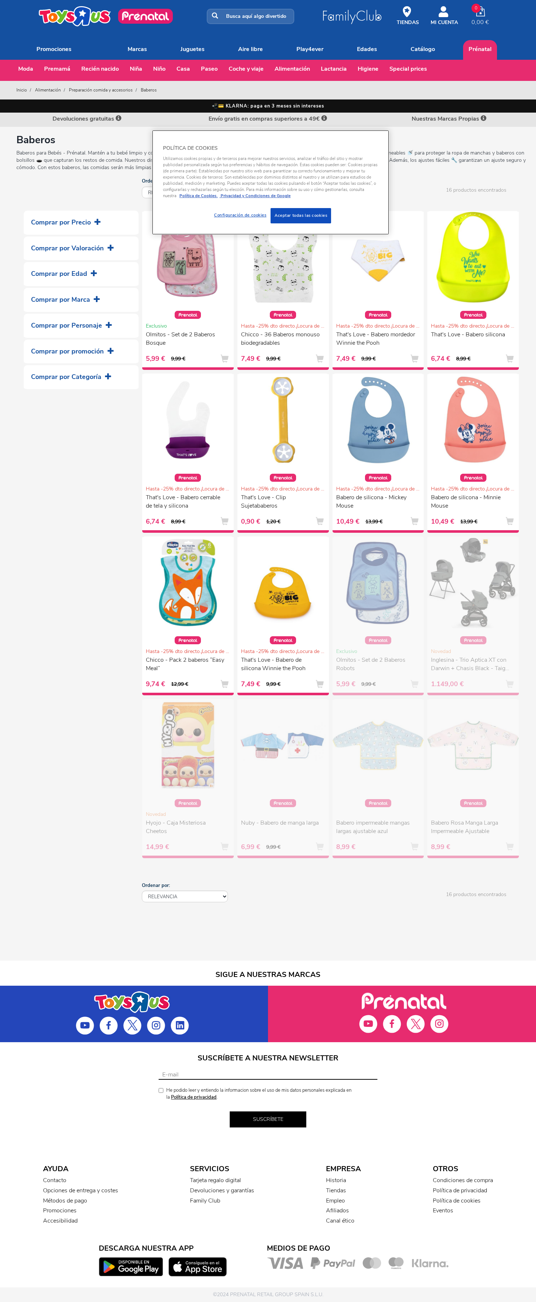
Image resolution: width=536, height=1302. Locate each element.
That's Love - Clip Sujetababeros (263, 501)
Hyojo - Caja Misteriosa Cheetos (176, 827)
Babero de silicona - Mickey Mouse (371, 501)
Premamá (57, 69)
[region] (270, 182)
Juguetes (192, 49)
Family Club (205, 1201)
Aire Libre (250, 49)
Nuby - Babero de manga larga (280, 823)
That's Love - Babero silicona (468, 335)
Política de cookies (457, 1201)
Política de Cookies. (198, 196)
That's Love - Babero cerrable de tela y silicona (183, 501)
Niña (136, 69)
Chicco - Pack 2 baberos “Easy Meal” (185, 664)
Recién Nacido (100, 69)
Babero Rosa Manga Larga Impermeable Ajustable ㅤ (464, 827)
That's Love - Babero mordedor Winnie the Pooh (375, 339)
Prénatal (480, 49)
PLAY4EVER (309, 49)
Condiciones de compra (463, 1180)
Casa (183, 69)
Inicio (21, 90)
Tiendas (336, 1190)
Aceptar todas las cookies (301, 215)
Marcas (137, 49)
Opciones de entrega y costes (80, 1190)
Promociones (53, 49)
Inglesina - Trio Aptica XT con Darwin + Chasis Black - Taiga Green (469, 665)
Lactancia (334, 69)
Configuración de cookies (240, 215)
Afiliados (337, 1211)
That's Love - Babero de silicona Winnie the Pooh (273, 664)
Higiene (368, 69)
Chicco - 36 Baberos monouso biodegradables (280, 339)
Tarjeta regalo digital (215, 1180)
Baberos (149, 90)
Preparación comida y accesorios (101, 90)
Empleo (335, 1201)
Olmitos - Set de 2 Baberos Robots (370, 664)
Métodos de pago (65, 1201)
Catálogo (423, 49)
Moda (25, 69)
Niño (159, 69)
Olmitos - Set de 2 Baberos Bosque (180, 339)
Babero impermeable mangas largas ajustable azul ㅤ (373, 827)
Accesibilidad (60, 1221)
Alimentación (292, 69)
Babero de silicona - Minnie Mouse (466, 501)
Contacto (54, 1180)
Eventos (443, 1211)
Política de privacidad (194, 1097)
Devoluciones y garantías (222, 1190)
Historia (336, 1180)
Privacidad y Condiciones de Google (255, 196)
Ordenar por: (156, 885)
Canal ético (340, 1221)
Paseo (209, 69)
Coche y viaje (246, 69)
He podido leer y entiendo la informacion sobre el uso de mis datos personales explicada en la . (258, 1093)
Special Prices (408, 69)
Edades (367, 49)
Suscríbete (268, 1119)
